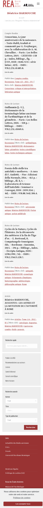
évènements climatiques (21, 278)
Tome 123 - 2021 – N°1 (24, 82)
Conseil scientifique (11, 376)
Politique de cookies (21, 498)
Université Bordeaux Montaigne (17, 455)
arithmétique (31, 143)
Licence (7, 367)
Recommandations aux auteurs (15, 362)
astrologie (23, 323)
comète (8, 329)
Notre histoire (9, 381)
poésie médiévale (19, 214)
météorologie (24, 281)
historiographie (11, 281)
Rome (24, 284)
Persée (8, 451)
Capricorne (28, 326)
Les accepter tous (23, 504)
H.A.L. (7, 447)
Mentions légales (11, 469)
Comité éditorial (10, 372)
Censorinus (9, 88)
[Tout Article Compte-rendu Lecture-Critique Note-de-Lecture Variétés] (21, 421)
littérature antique (12, 92)
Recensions (9, 82)
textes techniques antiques (21, 153)
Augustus (33, 323)
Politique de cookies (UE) (15, 473)
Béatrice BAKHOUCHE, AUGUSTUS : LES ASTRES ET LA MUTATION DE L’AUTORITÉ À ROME (21, 305)
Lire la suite (9, 72)
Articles (18, 319)
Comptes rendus (21, 78)
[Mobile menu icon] (38, 3)
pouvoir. (20, 329)
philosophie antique (13, 284)
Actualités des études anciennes (17, 443)
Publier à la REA (10, 358)
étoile (14, 329)
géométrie (14, 149)
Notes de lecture (21, 139)
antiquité (29, 271)
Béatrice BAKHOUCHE (24, 85)
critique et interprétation (25, 88)
